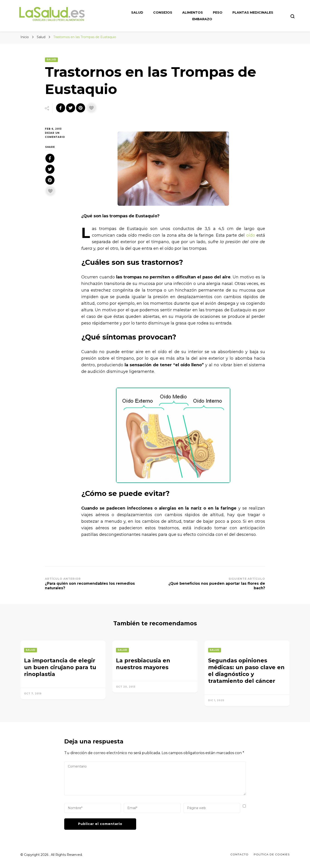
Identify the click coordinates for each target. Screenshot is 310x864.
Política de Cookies (272, 854)
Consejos (162, 12)
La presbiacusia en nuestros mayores (143, 664)
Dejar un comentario (59, 135)
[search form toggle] (292, 16)
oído (250, 235)
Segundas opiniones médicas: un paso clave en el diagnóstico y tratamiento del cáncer (246, 670)
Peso (217, 12)
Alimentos (192, 12)
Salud (137, 12)
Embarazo (202, 19)
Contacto (239, 854)
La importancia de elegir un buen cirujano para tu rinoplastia (60, 667)
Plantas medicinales (252, 12)
